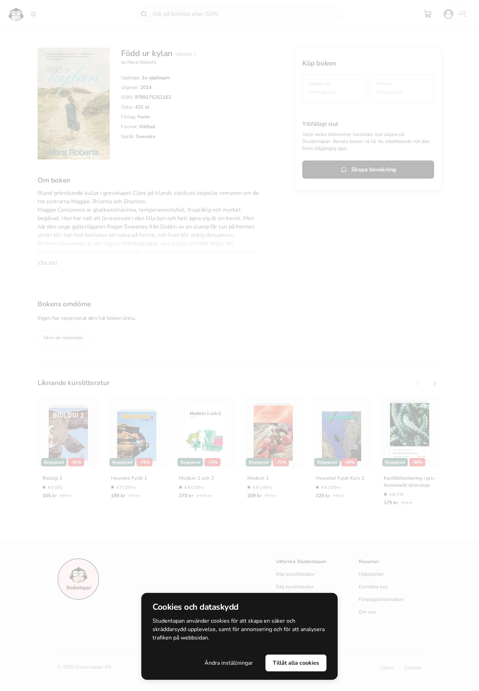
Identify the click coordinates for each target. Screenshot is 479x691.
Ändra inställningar (228, 663)
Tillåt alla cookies (296, 663)
